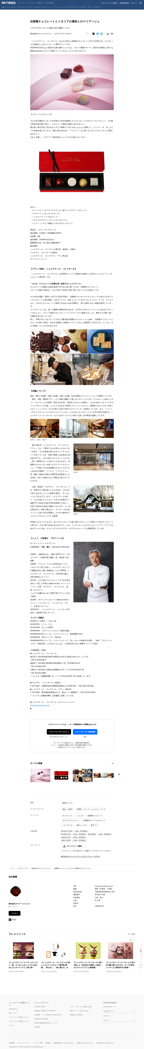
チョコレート (68, 816)
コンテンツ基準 (38, 1043)
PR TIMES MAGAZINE (41, 1019)
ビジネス (82, 7)
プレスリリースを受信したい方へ (19, 1017)
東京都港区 (92, 834)
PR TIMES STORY (40, 1007)
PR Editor (37, 1027)
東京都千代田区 (67, 831)
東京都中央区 (66, 834)
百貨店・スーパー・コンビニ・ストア (91, 809)
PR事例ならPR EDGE (76, 1015)
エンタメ (37, 7)
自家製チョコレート (95, 816)
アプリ (29, 7)
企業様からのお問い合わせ (84, 1043)
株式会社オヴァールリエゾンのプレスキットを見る (80, 856)
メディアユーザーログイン (59, 732)
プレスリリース (23, 868)
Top (3, 7)
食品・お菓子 (68, 809)
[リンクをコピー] (112, 34)
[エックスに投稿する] (93, 34)
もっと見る (131, 934)
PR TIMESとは (13, 1009)
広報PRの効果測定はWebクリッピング (46, 1023)
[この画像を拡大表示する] (40, 775)
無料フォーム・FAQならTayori (79, 1011)
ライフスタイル (71, 7)
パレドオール (68, 825)
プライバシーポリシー (24, 1043)
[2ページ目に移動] (113, 763)
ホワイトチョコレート (71, 820)
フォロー (14, 913)
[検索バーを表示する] (140, 3)
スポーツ (98, 7)
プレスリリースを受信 (109, 3)
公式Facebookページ (109, 1007)
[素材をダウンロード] (108, 34)
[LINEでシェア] (101, 34)
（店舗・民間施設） (81, 831)
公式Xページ (107, 1016)
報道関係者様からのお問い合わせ (64, 1043)
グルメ (90, 7)
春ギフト (94, 825)
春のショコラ (82, 825)
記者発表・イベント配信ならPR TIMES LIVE (48, 1015)
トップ (12, 868)
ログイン (134, 3)
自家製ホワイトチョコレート (94, 820)
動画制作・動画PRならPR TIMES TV (45, 1011)
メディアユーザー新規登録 (85, 732)
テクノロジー (11, 7)
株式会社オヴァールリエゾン (41, 868)
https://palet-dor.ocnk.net (40, 705)
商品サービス (68, 803)
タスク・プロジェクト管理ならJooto (81, 1007)
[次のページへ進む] (119, 774)
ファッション (59, 7)
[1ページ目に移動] (112, 763)
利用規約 (48, 1043)
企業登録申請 (124, 3)
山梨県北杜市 (66, 837)
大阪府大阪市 (66, 840)
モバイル (21, 7)
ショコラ (80, 816)
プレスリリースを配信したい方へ (19, 1021)
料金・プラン (13, 1013)
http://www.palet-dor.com (104, 886)
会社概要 (11, 1043)
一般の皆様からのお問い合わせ (104, 1043)
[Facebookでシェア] (97, 34)
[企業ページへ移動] (16, 892)
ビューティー (47, 7)
